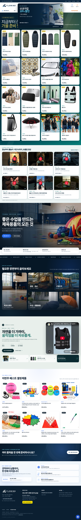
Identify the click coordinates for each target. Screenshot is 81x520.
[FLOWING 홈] (9, 5)
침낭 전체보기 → (5, 173)
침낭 (15, 10)
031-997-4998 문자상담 (27, 251)
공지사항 (61, 490)
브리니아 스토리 (18, 350)
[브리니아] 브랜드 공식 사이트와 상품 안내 (65, 494)
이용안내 (3, 509)
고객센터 (77, 1)
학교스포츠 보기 (7, 235)
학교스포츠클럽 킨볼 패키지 (7, 403)
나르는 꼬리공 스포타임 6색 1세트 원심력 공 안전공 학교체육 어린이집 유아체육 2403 (69, 433)
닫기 (61, 26)
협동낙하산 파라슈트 (25, 432)
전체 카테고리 (5, 11)
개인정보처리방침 (13, 509)
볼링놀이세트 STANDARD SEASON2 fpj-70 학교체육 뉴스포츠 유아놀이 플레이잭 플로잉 (49, 433)
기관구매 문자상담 (74, 10)
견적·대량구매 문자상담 (73, 452)
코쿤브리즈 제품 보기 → (58, 173)
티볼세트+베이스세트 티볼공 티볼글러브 (68, 403)
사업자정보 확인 (20, 514)
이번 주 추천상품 (17, 235)
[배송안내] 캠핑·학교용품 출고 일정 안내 (65, 492)
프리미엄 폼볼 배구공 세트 (46, 403)
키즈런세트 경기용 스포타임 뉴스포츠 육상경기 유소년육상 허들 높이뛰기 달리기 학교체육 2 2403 (31, 404)
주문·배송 (73, 1)
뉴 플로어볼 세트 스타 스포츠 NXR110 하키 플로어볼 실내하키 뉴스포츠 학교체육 (10, 433)
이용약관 (7, 509)
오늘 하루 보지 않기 (56, 26)
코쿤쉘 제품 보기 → (32, 173)
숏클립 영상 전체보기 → (75, 149)
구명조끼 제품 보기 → (32, 197)
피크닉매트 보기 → (58, 197)
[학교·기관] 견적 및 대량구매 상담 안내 (65, 496)
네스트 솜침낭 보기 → (6, 197)
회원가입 (69, 1)
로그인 (66, 1)
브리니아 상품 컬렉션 (8, 350)
